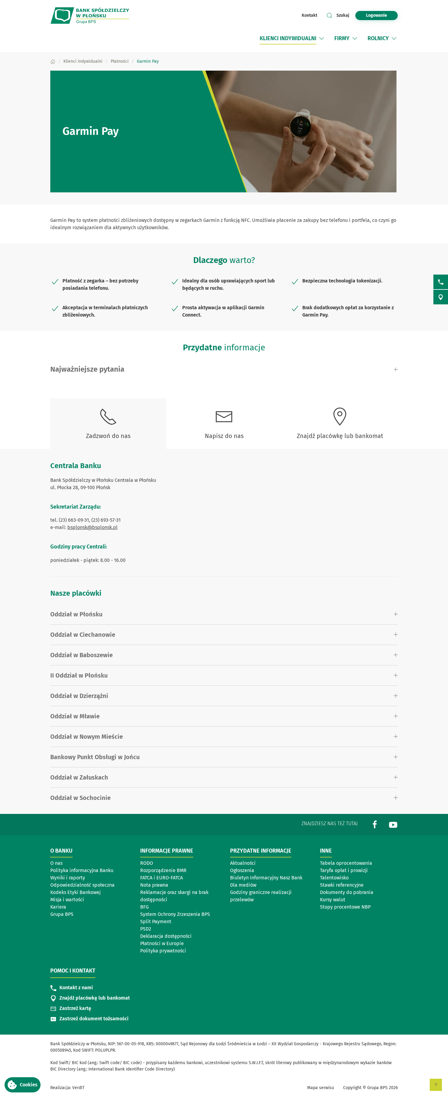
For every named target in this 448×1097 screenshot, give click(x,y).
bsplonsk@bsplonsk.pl (92, 527)
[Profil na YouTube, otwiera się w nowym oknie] (393, 824)
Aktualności (243, 863)
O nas (56, 863)
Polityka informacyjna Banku (81, 870)
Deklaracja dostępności (166, 936)
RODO (146, 863)
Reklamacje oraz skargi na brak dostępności (174, 895)
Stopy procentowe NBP (345, 907)
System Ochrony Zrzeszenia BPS (175, 914)
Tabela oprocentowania (346, 863)
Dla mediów (243, 885)
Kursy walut (332, 899)
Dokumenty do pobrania (346, 892)
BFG (144, 907)
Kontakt (309, 15)
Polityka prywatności (163, 951)
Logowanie (376, 15)
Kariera (58, 907)
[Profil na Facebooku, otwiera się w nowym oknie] (374, 824)
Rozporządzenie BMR (163, 870)
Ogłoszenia (242, 870)
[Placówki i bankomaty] (440, 297)
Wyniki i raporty (67, 878)
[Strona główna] (52, 61)
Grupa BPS (61, 914)
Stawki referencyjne (342, 885)
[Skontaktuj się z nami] (440, 282)
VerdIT (78, 1087)
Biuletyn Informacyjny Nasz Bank (266, 878)
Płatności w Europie (162, 943)
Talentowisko (334, 878)
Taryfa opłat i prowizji (344, 870)
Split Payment (155, 921)
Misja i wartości (67, 899)
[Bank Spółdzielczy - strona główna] (90, 15)
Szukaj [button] (342, 15)
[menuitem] (292, 38)
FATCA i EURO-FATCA (161, 878)
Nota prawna (154, 885)
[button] (23, 1084)
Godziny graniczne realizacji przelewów (261, 895)
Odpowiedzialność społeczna (82, 885)
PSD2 (145, 929)
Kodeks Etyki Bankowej (75, 892)
